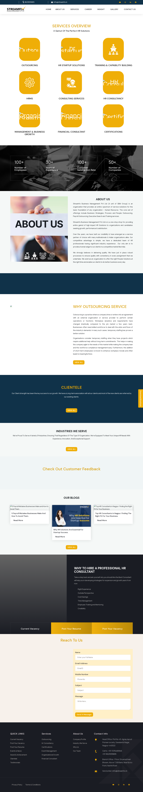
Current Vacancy (16, 739)
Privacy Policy (17, 785)
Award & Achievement (18, 755)
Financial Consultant (49, 758)
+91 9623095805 (109, 754)
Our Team (77, 751)
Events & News (16, 751)
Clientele (13, 758)
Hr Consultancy (47, 743)
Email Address (81, 663)
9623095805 (29, 2)
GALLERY (114, 9)
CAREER (88, 9)
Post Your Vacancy (17, 743)
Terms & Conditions (33, 785)
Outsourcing (46, 739)
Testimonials (15, 762)
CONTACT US (130, 9)
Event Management (49, 751)
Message (79, 696)
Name (77, 652)
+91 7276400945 (115, 751)
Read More (18, 520)
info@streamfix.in (60, 2)
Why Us (76, 747)
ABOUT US (60, 9)
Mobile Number (81, 674)
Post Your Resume (17, 747)
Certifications (47, 747)
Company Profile (79, 739)
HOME (48, 9)
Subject (78, 685)
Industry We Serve (80, 743)
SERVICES (74, 9)
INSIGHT (101, 9)
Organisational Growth (50, 755)
